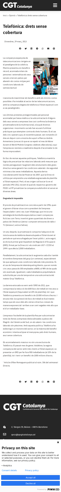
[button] (20, 48)
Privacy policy (32, 470)
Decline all (30, 483)
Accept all (30, 477)
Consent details (9, 470)
